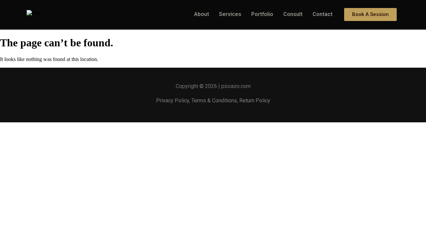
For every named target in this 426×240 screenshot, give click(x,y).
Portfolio (262, 14)
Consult (293, 14)
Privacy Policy (172, 100)
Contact (322, 14)
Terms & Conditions (214, 100)
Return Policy (254, 100)
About (201, 14)
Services (230, 14)
